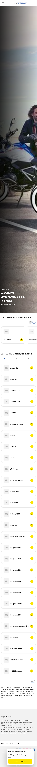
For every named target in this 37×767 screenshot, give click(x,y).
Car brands (9, 743)
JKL (23, 358)
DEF (11, 358)
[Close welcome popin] (31, 751)
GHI (17, 358)
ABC (4, 358)
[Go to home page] (20, 2)
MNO (29, 358)
